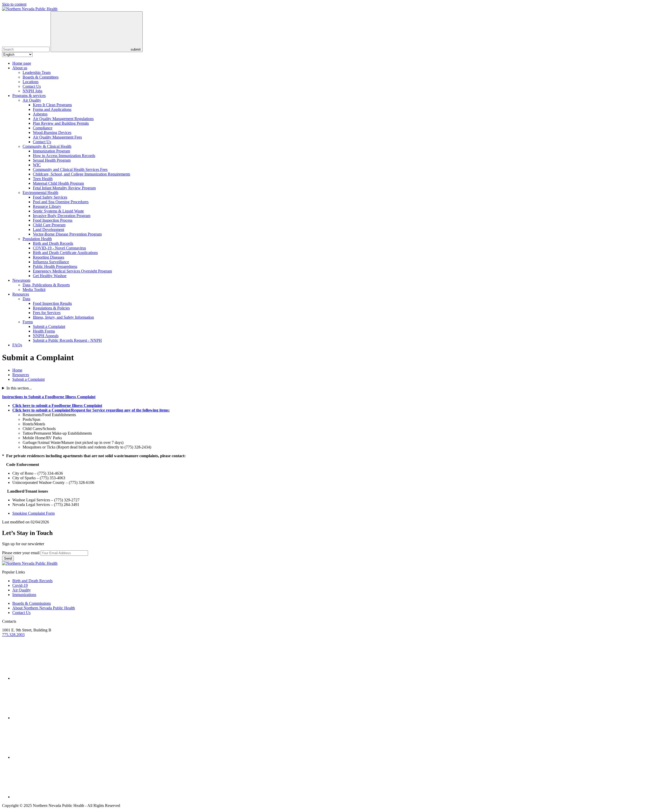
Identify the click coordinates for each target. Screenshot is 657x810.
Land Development (48, 229)
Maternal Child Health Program (58, 183)
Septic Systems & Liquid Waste (58, 211)
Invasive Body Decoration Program (61, 215)
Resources (20, 294)
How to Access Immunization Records (64, 155)
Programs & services (29, 95)
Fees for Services (47, 312)
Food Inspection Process (52, 220)
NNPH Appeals (46, 336)
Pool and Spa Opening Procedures (61, 202)
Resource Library (47, 206)
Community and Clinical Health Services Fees (70, 169)
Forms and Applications (52, 109)
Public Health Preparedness (55, 266)
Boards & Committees (41, 77)
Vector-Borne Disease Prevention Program (67, 234)
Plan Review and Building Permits (61, 123)
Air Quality (32, 100)
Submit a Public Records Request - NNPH (67, 340)
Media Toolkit (34, 289)
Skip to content (14, 4)
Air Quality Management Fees (57, 137)
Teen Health (43, 179)
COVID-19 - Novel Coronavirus (59, 248)
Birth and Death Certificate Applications (65, 252)
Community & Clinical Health (47, 146)
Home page (21, 63)
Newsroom (21, 280)
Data (26, 299)
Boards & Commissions (31, 603)
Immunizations (24, 594)
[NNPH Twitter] (50, 678)
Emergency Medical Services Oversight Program (72, 271)
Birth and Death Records (53, 243)
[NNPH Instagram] (50, 718)
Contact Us (32, 86)
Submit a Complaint (49, 326)
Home (17, 370)
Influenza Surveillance (51, 262)
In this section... (19, 388)
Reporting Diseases (48, 257)
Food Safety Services (50, 197)
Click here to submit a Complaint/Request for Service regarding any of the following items (90, 410)
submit (135, 49)
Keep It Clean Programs (52, 105)
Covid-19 (20, 585)
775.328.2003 (13, 634)
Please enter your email (21, 553)
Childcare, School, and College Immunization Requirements (81, 174)
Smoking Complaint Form (33, 513)
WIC (37, 165)
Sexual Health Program (52, 160)
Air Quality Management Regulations (63, 118)
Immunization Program (51, 151)
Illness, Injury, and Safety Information (63, 317)
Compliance (42, 128)
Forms (28, 322)
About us (19, 68)
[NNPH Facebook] (50, 757)
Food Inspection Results (52, 303)
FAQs (17, 345)
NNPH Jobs (32, 91)
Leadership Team (37, 72)
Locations (30, 82)
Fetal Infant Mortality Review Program (64, 188)
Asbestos (40, 114)
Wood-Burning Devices (52, 132)
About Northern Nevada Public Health (43, 608)
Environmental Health (40, 192)
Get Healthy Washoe (49, 276)
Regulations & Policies (51, 308)
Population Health (37, 239)
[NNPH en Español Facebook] (50, 797)
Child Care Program (49, 225)
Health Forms (44, 331)
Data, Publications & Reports (46, 285)
